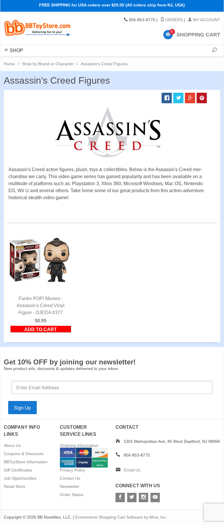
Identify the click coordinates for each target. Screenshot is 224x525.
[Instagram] (143, 497)
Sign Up (22, 407)
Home (9, 63)
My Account (206, 20)
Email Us (132, 470)
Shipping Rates (74, 453)
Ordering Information (79, 445)
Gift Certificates (18, 470)
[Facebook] (120, 497)
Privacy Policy (72, 470)
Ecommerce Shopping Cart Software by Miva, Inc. (121, 517)
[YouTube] (155, 497)
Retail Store (14, 486)
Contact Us (70, 478)
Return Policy (72, 461)
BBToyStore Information (26, 461)
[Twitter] (131, 497)
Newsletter (69, 486)
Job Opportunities (20, 478)
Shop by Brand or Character (48, 63)
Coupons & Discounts (23, 453)
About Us (12, 445)
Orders (173, 20)
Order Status (71, 494)
